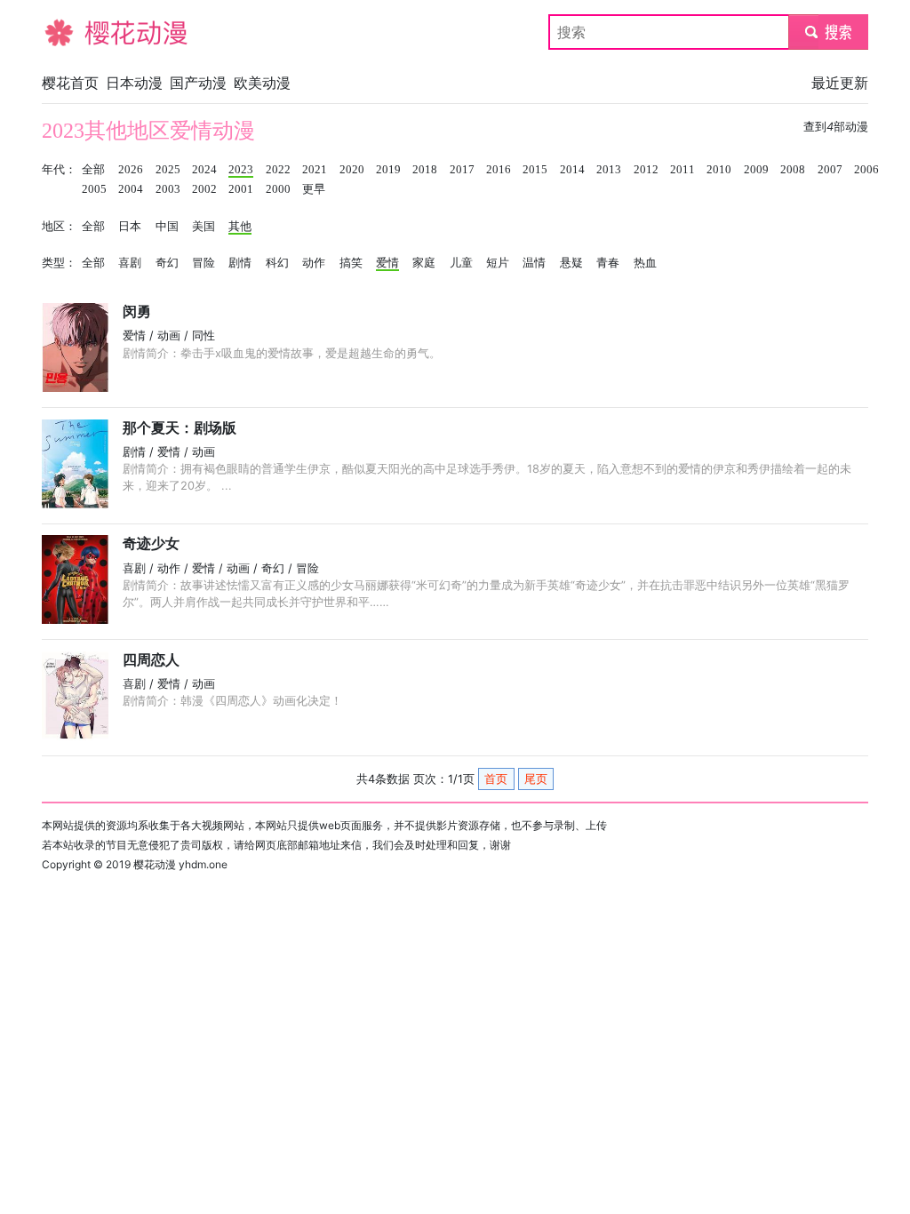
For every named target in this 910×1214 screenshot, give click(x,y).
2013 (608, 170)
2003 (168, 189)
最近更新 (839, 83)
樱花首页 (70, 83)
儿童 (461, 263)
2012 (646, 170)
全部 (93, 170)
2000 (278, 189)
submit (828, 32)
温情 (534, 263)
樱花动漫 (70, 32)
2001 (240, 189)
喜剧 (129, 263)
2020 (351, 170)
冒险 (203, 263)
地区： (59, 226)
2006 (866, 170)
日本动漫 (134, 83)
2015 (535, 170)
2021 (314, 170)
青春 (607, 263)
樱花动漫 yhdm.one (180, 864)
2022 (278, 170)
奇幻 (167, 263)
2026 (130, 170)
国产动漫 (198, 83)
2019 (388, 170)
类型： (59, 263)
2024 (204, 170)
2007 (830, 170)
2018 (424, 170)
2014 (572, 170)
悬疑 (571, 263)
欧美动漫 (262, 83)
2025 (168, 170)
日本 (129, 226)
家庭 (423, 263)
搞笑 (351, 263)
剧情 (239, 263)
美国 (203, 226)
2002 (204, 189)
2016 (498, 170)
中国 (167, 226)
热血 (645, 263)
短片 (497, 263)
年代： (59, 170)
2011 (682, 170)
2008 (792, 170)
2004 (130, 189)
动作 (313, 263)
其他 (239, 226)
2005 (94, 189)
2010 (718, 170)
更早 (313, 189)
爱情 (387, 263)
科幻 (277, 263)
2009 (756, 170)
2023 (240, 170)
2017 (462, 170)
